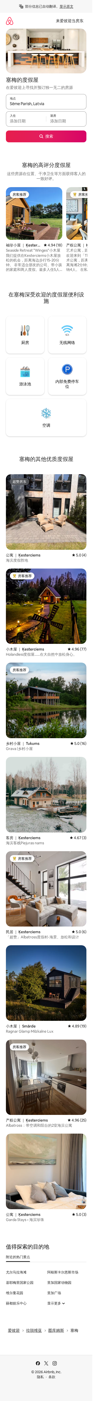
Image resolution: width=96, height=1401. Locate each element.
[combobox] (46, 104)
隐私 (40, 1377)
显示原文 (66, 6)
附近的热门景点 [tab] (18, 1257)
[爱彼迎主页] (9, 21)
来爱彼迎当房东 (69, 20)
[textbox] (26, 121)
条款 (51, 1377)
